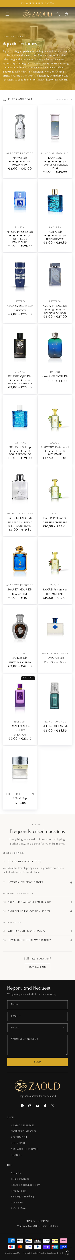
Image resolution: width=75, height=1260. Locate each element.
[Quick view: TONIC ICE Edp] (66, 642)
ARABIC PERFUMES (23, 1126)
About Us (16, 1173)
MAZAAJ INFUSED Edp (20, 232)
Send (37, 1062)
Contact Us (17, 1203)
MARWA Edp (20, 158)
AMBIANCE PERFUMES (24, 1149)
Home (6, 37)
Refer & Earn (18, 1208)
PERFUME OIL (19, 1137)
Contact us (37, 967)
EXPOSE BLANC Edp (20, 518)
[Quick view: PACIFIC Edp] (66, 216)
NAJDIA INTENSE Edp (55, 306)
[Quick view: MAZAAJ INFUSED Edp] (31, 216)
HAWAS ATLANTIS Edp (55, 376)
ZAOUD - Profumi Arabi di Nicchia (29, 1253)
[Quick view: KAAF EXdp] (66, 142)
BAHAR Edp (20, 798)
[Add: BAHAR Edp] (31, 783)
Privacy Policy (18, 1191)
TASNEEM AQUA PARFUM (20, 728)
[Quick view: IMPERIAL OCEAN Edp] (66, 711)
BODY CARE (18, 1143)
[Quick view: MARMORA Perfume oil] (66, 432)
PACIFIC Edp (55, 232)
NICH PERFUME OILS (23, 1131)
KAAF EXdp (55, 158)
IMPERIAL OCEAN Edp (55, 726)
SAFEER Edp (20, 658)
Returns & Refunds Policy (25, 1185)
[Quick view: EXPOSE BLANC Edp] (31, 503)
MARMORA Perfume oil (55, 447)
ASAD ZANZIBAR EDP (20, 306)
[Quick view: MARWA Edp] (31, 142)
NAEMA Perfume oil (55, 518)
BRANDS (16, 1155)
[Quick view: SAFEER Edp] (31, 642)
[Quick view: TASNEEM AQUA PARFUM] (31, 711)
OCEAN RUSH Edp (20, 447)
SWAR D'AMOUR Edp (19, 589)
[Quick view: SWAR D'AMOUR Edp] (31, 574)
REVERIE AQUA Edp (19, 376)
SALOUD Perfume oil (55, 589)
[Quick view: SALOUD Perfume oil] (66, 574)
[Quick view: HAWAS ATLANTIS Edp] (66, 361)
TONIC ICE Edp (55, 658)
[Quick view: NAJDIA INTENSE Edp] (66, 290)
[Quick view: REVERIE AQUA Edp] (31, 361)
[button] (7, 14)
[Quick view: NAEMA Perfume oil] (66, 503)
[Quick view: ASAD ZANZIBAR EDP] (31, 290)
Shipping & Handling (22, 1197)
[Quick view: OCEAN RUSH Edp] (31, 432)
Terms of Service (20, 1179)
